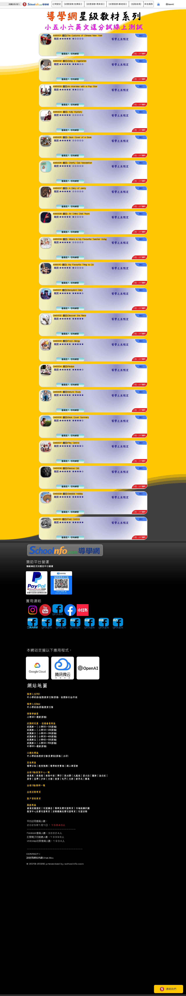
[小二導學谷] (61, 623)
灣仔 (59, 775)
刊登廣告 (47, 808)
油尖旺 (102, 775)
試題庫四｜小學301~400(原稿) (42, 736)
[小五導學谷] (103, 623)
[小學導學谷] (32, 623)
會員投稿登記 (34, 808)
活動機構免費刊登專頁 (64, 811)
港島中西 (50, 775)
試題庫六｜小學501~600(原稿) (42, 743)
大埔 (50, 779)
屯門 (64, 779)
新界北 (79, 779)
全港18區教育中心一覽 (38, 772)
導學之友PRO (33, 694)
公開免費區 (33, 753)
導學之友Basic (33, 704)
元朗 (71, 779)
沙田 (43, 779)
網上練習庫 (72, 766)
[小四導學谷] (89, 623)
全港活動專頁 (34, 792)
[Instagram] (33, 610)
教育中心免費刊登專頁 (38, 811)
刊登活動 (82, 811)
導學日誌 (31, 766)
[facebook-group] (58, 610)
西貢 (57, 779)
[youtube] (45, 610)
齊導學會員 (33, 713)
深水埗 (67, 775)
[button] (57, 4)
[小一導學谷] (46, 623)
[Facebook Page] (70, 610)
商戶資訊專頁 (34, 798)
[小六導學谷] (118, 623)
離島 (87, 779)
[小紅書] (82, 610)
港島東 (30, 775)
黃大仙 (86, 775)
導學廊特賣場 (57, 766)
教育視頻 (43, 766)
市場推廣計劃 (83, 808)
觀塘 (94, 775)
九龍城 (76, 775)
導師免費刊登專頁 (64, 808)
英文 (82, 27)
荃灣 (36, 779)
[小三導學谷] (75, 623)
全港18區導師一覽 (36, 785)
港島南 (39, 775)
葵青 (29, 779)
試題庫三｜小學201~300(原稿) (42, 733)
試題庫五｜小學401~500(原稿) (42, 740)
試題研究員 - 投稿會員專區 (41, 723)
